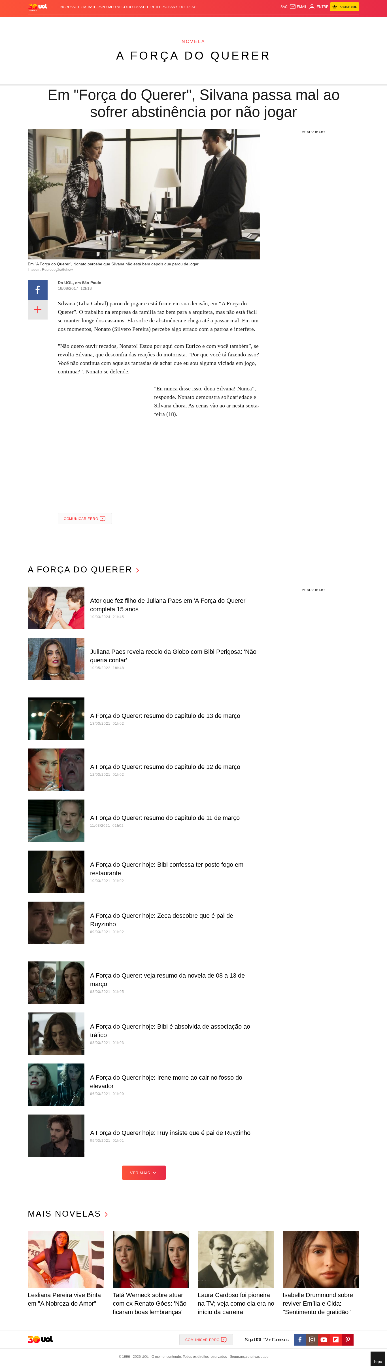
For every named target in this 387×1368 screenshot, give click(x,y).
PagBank (169, 7)
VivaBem (236, 23)
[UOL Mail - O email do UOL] (298, 6)
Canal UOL (276, 23)
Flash (56, 23)
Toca (327, 23)
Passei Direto (147, 7)
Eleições (73, 23)
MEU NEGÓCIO (120, 7)
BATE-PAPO (97, 7)
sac (284, 7)
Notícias (92, 23)
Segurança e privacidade (248, 1357)
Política (111, 23)
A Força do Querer (193, 55)
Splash (199, 23)
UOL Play (187, 7)
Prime (315, 23)
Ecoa (259, 23)
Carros (129, 23)
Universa (217, 23)
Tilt (250, 23)
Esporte (181, 23)
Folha (165, 23)
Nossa (295, 23)
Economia (148, 23)
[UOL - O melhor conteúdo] (38, 7)
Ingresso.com (72, 7)
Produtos (39, 23)
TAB (305, 23)
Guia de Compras (352, 23)
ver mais (140, 1173)
